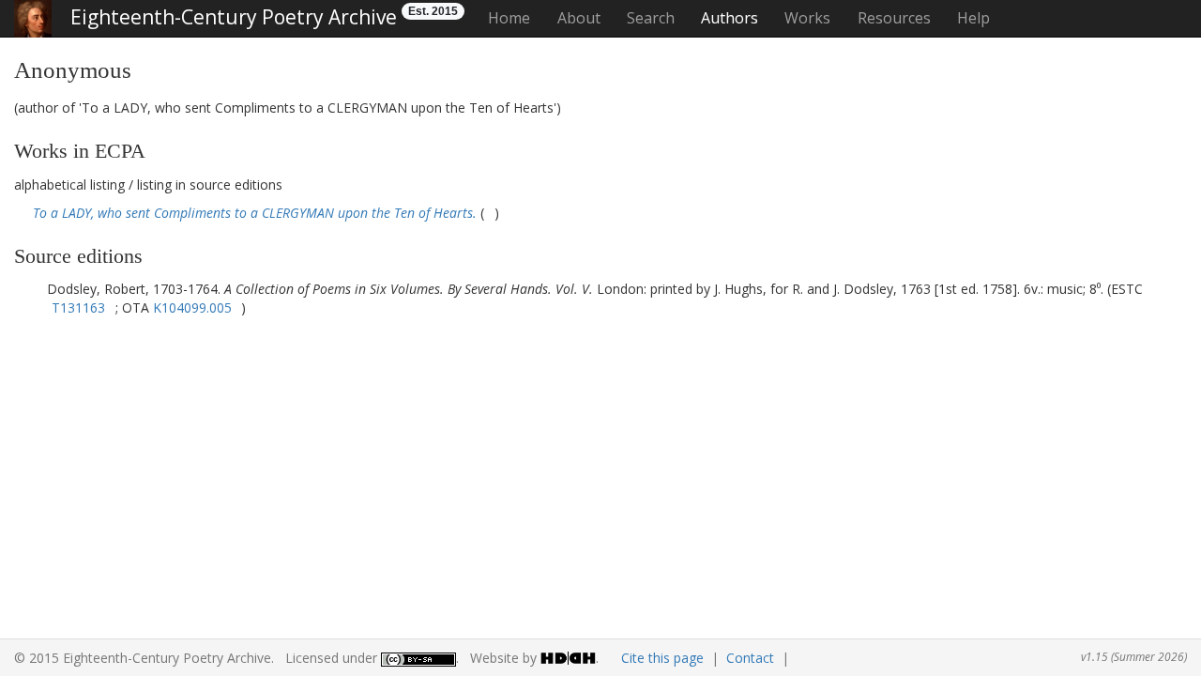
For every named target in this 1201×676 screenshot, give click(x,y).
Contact (750, 658)
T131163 (78, 307)
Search (651, 18)
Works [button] (807, 18)
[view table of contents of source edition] (489, 213)
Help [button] (973, 18)
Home (509, 18)
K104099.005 (192, 307)
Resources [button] (894, 18)
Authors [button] (729, 18)
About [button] (578, 18)
